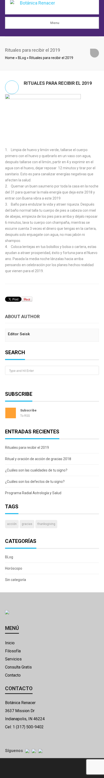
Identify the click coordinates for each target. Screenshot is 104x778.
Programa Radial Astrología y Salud (33, 493)
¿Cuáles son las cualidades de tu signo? (36, 470)
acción (12, 524)
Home (10, 58)
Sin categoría (15, 580)
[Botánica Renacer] (51, 7)
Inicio (10, 643)
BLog (22, 58)
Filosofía (13, 651)
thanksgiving (46, 524)
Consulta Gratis (18, 667)
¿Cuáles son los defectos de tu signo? (35, 482)
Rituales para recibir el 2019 (27, 448)
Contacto (13, 675)
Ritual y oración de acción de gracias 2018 (38, 459)
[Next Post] (94, 53)
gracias (27, 524)
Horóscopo (13, 568)
